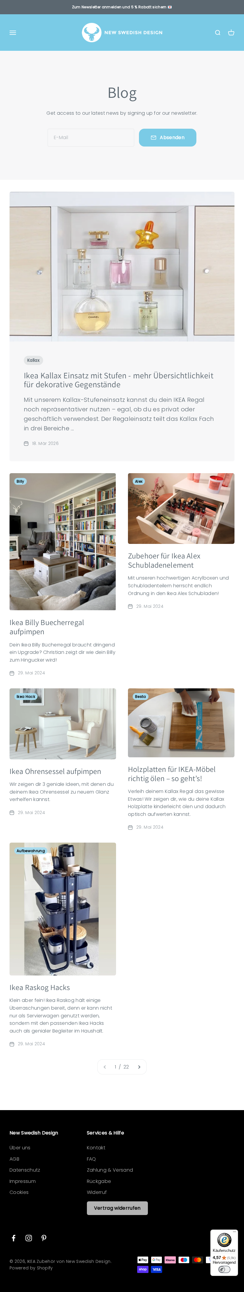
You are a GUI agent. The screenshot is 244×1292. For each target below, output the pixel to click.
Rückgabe (99, 1181)
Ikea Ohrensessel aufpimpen (55, 771)
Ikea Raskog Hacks (40, 987)
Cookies (19, 1192)
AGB (14, 1159)
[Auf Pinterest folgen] (44, 1238)
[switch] (224, 1269)
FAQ (91, 1159)
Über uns (20, 1147)
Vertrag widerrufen (117, 1208)
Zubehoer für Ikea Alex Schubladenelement (164, 560)
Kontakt (96, 1147)
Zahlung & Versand (110, 1170)
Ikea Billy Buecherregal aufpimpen (47, 626)
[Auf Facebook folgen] (14, 1238)
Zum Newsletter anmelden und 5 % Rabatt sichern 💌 (122, 7)
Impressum (23, 1181)
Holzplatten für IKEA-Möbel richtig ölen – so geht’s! (172, 773)
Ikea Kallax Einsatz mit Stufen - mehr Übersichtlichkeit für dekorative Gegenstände (118, 380)
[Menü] (234, 1233)
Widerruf (97, 1192)
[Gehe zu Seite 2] (139, 1067)
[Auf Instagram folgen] (29, 1238)
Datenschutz (25, 1170)
